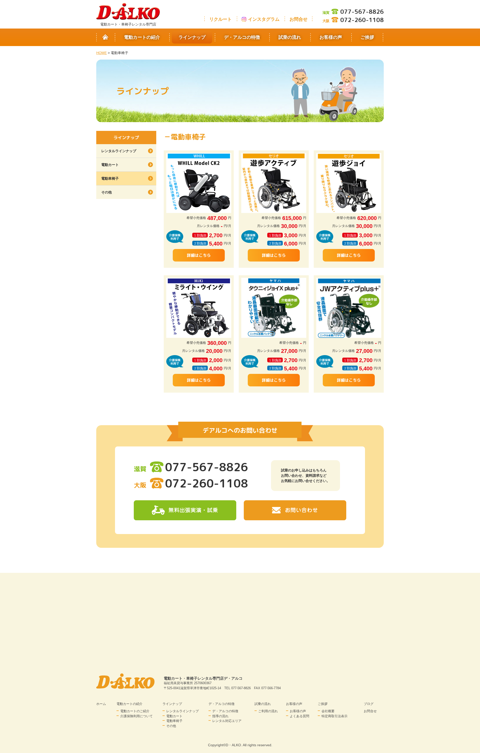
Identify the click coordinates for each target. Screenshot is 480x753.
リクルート (220, 19)
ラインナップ (192, 37)
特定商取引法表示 (335, 716)
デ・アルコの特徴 (242, 37)
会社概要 (328, 711)
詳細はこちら (199, 255)
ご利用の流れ (268, 711)
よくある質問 (299, 716)
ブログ (369, 704)
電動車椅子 (110, 178)
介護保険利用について (136, 716)
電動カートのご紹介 (135, 711)
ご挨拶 (367, 37)
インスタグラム (264, 19)
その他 (106, 192)
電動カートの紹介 (142, 37)
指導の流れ (220, 716)
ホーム (101, 704)
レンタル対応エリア (227, 721)
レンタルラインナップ (118, 151)
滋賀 (353, 13)
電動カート (110, 165)
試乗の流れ (289, 37)
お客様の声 (331, 37)
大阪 (353, 21)
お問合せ (299, 19)
